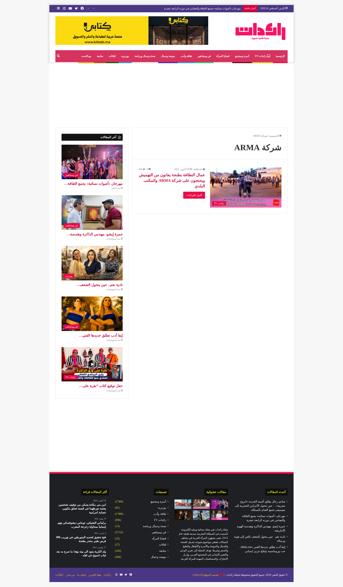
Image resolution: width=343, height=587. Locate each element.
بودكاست (86, 56)
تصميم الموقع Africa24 (206, 574)
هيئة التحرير (95, 574)
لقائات (112, 56)
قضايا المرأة (222, 56)
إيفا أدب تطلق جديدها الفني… (101, 335)
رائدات (107, 574)
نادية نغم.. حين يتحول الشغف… (99, 285)
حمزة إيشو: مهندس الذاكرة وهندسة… (94, 234)
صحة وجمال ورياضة (145, 56)
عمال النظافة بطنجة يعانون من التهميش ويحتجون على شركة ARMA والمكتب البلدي (172, 180)
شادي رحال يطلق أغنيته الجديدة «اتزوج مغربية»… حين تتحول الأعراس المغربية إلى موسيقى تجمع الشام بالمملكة (260, 505)
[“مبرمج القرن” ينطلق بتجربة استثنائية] (182, 504)
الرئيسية (280, 56)
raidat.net (198, 169)
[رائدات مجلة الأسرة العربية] (260, 31)
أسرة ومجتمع (242, 56)
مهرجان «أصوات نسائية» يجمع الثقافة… (93, 184)
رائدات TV (261, 56)
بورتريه (125, 56)
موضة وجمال (168, 56)
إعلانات (59, 574)
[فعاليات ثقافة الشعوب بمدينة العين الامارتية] (219, 515)
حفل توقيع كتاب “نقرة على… (101, 386)
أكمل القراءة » (194, 195)
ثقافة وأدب (186, 56)
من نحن (70, 574)
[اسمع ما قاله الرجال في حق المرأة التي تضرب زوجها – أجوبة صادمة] (219, 504)
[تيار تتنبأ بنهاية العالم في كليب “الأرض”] (201, 515)
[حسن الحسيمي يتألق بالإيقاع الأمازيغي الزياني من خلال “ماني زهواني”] (182, 515)
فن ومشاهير (204, 56)
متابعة (100, 56)
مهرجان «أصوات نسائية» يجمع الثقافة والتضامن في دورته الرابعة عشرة (202, 8)
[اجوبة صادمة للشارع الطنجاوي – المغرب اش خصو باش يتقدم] (201, 504)
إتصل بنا (81, 574)
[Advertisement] (171, 94)
